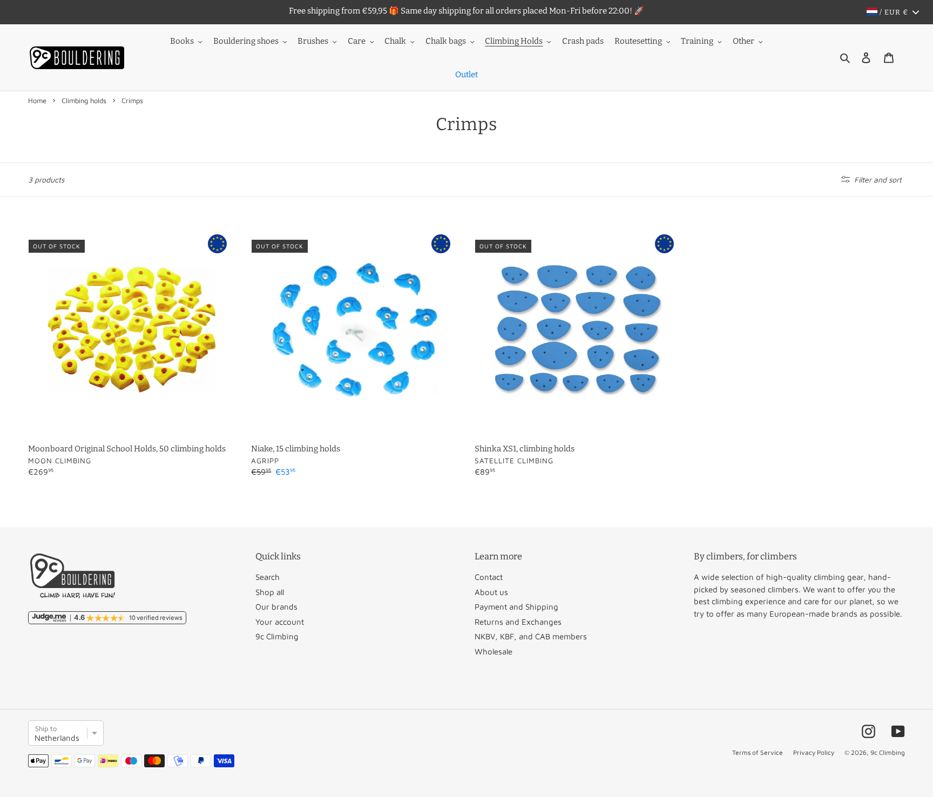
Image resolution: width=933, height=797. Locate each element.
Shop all (269, 592)
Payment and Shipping (516, 606)
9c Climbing (277, 636)
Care (357, 41)
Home (37, 100)
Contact (489, 577)
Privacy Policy (813, 752)
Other (743, 41)
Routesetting (638, 41)
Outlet (466, 74)
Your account (279, 621)
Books (182, 41)
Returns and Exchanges (518, 621)
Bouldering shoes (246, 41)
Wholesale (493, 651)
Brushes (313, 41)
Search (267, 577)
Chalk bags (445, 41)
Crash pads (583, 41)
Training (697, 41)
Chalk (395, 41)
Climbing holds (84, 100)
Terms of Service (757, 752)
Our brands (276, 606)
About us (491, 592)
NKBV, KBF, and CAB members (531, 636)
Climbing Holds (514, 41)
